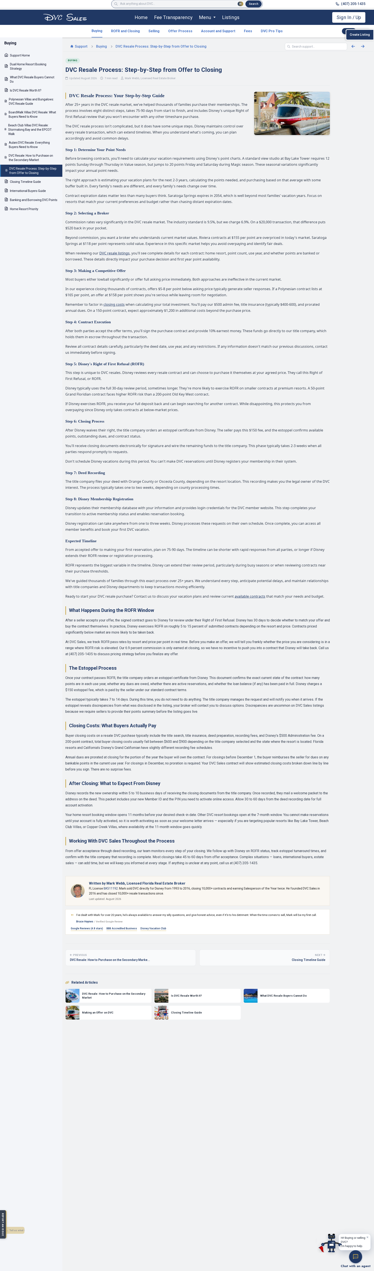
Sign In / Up (349, 17)
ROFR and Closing (125, 31)
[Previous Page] (353, 46)
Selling (154, 31)
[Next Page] (362, 46)
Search (253, 3)
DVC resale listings (114, 253)
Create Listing (360, 34)
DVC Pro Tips (272, 31)
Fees (248, 31)
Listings (230, 17)
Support (81, 46)
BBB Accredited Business (121, 928)
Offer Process (180, 31)
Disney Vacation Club (153, 928)
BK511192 (111, 888)
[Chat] (355, 1256)
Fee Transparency (173, 17)
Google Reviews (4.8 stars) (87, 928)
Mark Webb (132, 78)
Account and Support (218, 31)
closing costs (114, 304)
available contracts (250, 596)
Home (141, 17)
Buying (97, 31)
